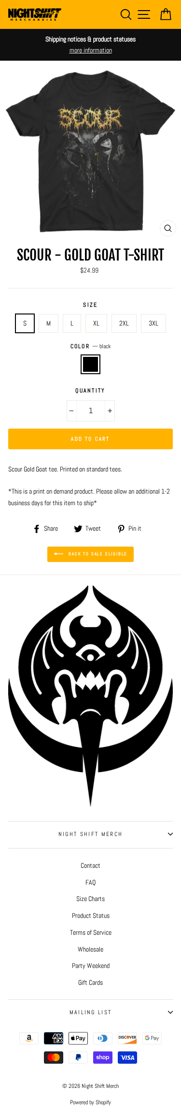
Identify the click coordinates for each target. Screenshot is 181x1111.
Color (90, 346)
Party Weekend (91, 965)
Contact (90, 865)
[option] (90, 45)
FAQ (90, 882)
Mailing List (91, 1012)
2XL (124, 323)
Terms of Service (90, 932)
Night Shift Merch (90, 834)
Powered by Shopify (90, 1102)
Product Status (91, 915)
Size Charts (90, 898)
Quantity (90, 390)
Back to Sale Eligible (97, 554)
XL (96, 323)
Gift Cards (90, 982)
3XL (153, 323)
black (90, 364)
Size (90, 304)
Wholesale (90, 949)
